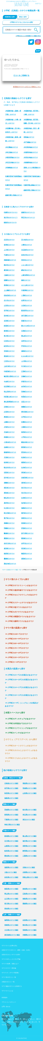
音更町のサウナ (9, 245)
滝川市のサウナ (26, 493)
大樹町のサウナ (26, 427)
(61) (11, 212)
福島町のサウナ (26, 508)
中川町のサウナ (26, 366)
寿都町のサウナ (9, 437)
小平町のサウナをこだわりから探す (21, 22)
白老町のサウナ (26, 498)
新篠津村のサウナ (10, 452)
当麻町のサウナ (9, 447)
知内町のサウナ (26, 503)
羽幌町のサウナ (9, 528)
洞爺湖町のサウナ (10, 260)
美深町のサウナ (26, 523)
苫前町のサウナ (9, 351)
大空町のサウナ (26, 305)
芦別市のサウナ (26, 346)
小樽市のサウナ (26, 245)
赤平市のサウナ (26, 543)
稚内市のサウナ (9, 265)
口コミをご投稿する (21, 75)
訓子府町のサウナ (27, 533)
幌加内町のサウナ (27, 442)
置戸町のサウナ (9, 518)
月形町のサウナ (9, 457)
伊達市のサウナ (26, 381)
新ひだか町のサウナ (28, 326)
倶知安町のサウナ (10, 295)
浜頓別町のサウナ (27, 477)
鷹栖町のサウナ (9, 559)
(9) (10, 222)
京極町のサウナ (26, 376)
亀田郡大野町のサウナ (11, 376)
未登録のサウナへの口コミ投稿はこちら (27, 87)
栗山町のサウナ (26, 336)
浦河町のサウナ (26, 483)
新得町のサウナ (9, 331)
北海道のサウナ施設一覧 (13, 569)
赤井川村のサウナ (10, 543)
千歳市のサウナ (9, 255)
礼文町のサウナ (9, 508)
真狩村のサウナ (9, 503)
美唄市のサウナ (26, 518)
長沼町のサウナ (26, 548)
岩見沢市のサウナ (27, 255)
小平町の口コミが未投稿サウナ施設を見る (28, 36)
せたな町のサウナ (27, 285)
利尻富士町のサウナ (11, 397)
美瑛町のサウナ (9, 285)
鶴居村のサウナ (26, 553)
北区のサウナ (26, 402)
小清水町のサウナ (10, 442)
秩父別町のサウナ (10, 513)
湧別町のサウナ (9, 493)
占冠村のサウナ (9, 412)
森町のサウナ (26, 280)
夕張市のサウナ (9, 427)
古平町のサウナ (26, 417)
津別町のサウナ (26, 472)
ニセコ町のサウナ (27, 265)
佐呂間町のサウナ (10, 386)
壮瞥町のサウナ (26, 422)
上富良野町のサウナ (28, 275)
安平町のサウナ (9, 310)
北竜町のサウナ (9, 407)
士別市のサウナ (9, 305)
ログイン (38, 3)
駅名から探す (23, 17)
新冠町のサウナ (26, 447)
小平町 (14, 65)
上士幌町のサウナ (10, 290)
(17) (11, 217)
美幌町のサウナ (9, 523)
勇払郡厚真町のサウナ (11, 402)
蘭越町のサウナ (9, 533)
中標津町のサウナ (27, 290)
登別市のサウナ (26, 260)
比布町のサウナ (26, 467)
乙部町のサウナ (26, 371)
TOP (3, 569)
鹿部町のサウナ (26, 559)
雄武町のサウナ (9, 553)
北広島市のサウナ (27, 250)
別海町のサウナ (26, 391)
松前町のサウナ (26, 457)
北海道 (7, 65)
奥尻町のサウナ (26, 432)
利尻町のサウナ (26, 397)
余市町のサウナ (26, 386)
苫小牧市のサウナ (27, 240)
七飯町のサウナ (9, 275)
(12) (28, 217)
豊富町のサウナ (9, 538)
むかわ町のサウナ (27, 356)
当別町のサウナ (9, 321)
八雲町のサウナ (26, 295)
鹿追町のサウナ (9, 356)
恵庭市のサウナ (26, 321)
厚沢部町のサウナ (27, 412)
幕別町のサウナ (9, 270)
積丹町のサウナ (26, 513)
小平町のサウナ (26, 437)
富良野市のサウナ (27, 310)
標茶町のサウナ (26, 462)
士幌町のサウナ (9, 422)
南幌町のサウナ (26, 407)
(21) (28, 212)
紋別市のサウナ (9, 346)
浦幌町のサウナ (9, 483)
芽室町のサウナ (26, 528)
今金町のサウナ (9, 381)
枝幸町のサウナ (9, 462)
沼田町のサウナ (9, 472)
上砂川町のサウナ (10, 366)
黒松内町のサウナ (10, 564)
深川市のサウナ (26, 488)
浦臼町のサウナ (9, 488)
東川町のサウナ (9, 336)
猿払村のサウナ (9, 498)
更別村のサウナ (26, 452)
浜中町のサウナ (9, 477)
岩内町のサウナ (9, 316)
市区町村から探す (10, 17)
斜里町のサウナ (9, 326)
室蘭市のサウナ (9, 280)
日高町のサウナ (26, 331)
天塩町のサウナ (9, 432)
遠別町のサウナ (9, 548)
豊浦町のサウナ (26, 538)
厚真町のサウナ (9, 417)
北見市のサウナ (9, 240)
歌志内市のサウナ (10, 467)
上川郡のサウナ (26, 361)
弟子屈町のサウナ (27, 316)
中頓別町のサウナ (10, 371)
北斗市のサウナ (9, 300)
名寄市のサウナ (26, 300)
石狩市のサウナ (26, 341)
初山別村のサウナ (10, 391)
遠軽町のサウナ (26, 351)
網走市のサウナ (26, 270)
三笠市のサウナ (9, 361)
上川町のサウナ (9, 250)
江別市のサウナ (9, 341)
